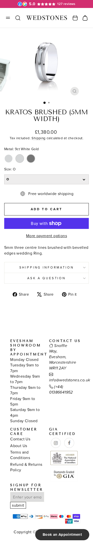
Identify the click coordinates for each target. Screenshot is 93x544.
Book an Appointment (62, 534)
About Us (18, 445)
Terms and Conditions (20, 454)
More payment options (46, 235)
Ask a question (46, 278)
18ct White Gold (19, 158)
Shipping (38, 138)
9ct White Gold (8, 158)
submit (18, 505)
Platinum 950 (31, 158)
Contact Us (20, 439)
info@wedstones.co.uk (69, 380)
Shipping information (46, 267)
